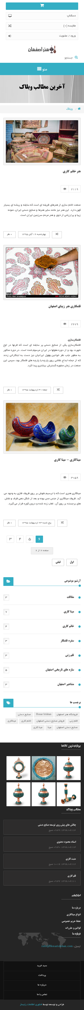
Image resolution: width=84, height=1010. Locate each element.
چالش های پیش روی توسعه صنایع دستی (57, 825)
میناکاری (12, 721)
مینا (49, 727)
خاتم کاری (68, 626)
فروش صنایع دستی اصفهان (50, 721)
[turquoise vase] (69, 768)
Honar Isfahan (43, 714)
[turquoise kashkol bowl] (18, 768)
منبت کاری (71, 859)
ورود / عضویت (67, 35)
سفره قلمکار (67, 640)
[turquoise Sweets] (44, 768)
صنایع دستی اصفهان (67, 727)
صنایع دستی (24, 714)
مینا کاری (69, 611)
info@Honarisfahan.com (57, 946)
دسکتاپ (71, 15)
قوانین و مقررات (73, 928)
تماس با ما (42, 994)
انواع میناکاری (74, 914)
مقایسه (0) (69, 25)
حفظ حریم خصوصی (71, 921)
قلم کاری (71, 876)
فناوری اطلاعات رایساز (31, 1004)
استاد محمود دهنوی (66, 842)
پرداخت (42, 975)
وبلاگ (69, 109)
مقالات (70, 597)
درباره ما (76, 908)
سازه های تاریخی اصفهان (59, 669)
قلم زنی (69, 655)
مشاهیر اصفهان (65, 684)
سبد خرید (42, 965)
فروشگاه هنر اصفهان (67, 714)
